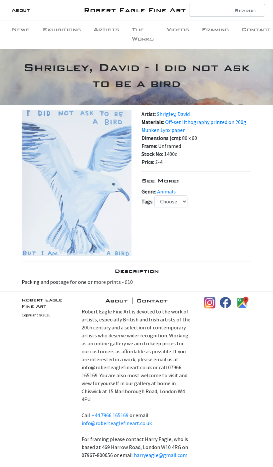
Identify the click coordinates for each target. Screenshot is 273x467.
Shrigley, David (173, 114)
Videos (178, 29)
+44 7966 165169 (110, 415)
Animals (166, 191)
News (21, 29)
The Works (143, 34)
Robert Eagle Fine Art (135, 10)
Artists (106, 29)
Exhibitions (62, 29)
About (21, 10)
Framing (215, 29)
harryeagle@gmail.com (160, 455)
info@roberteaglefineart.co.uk (117, 423)
